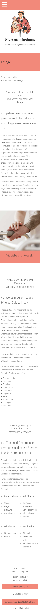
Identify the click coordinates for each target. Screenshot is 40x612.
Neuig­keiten (29, 526)
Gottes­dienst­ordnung (28, 538)
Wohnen (7, 503)
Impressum (15, 608)
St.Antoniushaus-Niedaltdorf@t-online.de (20, 602)
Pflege (6, 506)
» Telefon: (20, 586)
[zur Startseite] (20, 30)
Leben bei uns (11, 80)
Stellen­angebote (10, 533)
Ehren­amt (7, 536)
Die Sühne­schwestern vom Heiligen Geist (30, 506)
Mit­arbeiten (10, 526)
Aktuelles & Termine (30, 543)
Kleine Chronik (28, 513)
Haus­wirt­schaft (9, 513)
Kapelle (26, 517)
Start (2, 80)
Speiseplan (27, 547)
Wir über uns (29, 496)
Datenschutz (25, 608)
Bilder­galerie (27, 533)
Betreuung (8, 510)
